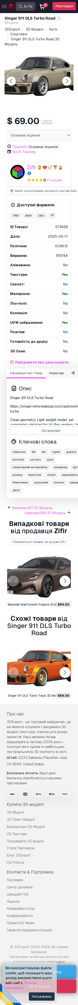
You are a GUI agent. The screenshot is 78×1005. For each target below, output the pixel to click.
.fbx (16, 215)
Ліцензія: (20, 147)
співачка (19, 452)
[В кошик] (56, 595)
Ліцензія (13, 901)
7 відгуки (54, 180)
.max (28, 215)
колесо (59, 482)
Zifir (31, 167)
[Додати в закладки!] (64, 595)
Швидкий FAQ (18, 894)
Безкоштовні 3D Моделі (26, 826)
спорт (51, 475)
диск (16, 490)
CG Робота (15, 862)
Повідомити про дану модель (42, 362)
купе (50, 459)
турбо (56, 452)
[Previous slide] (11, 81)
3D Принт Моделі (21, 819)
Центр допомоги (19, 887)
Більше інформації (21, 985)
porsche (18, 459)
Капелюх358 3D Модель (45, 513)
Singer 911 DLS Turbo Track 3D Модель (36, 696)
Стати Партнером (20, 848)
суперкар (60, 467)
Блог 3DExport (19, 855)
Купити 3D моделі (25, 804)
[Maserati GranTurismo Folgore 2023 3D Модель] (39, 577)
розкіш (18, 475)
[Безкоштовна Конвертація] (52, 216)
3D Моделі (15, 812)
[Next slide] (66, 81)
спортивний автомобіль (30, 467)
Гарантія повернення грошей (29, 930)
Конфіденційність (20, 915)
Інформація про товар (26, 373)
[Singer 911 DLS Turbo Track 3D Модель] (39, 668)
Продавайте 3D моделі (25, 841)
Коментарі (56, 373)
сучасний (41, 482)
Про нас (15, 714)
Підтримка (15, 880)
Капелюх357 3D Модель (32, 508)
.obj (41, 215)
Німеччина (20, 482)
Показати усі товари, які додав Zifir (39, 542)
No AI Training (23, 152)
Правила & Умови (20, 923)
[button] (65, 581)
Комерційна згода (21, 908)
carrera (35, 459)
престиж (34, 475)
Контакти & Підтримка (30, 872)
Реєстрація (64, 6)
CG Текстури (17, 834)
